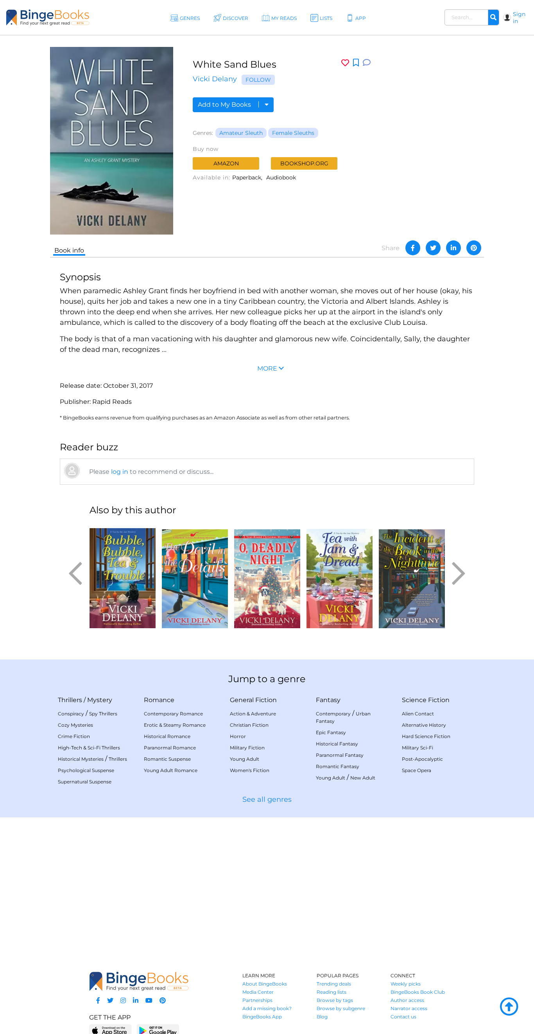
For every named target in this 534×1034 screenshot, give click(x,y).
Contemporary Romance (173, 714)
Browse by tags (335, 1000)
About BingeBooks (264, 984)
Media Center (258, 992)
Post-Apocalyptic (422, 759)
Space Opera (416, 770)
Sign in (519, 18)
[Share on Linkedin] (453, 247)
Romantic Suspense (167, 759)
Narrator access (409, 1008)
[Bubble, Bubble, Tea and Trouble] (123, 575)
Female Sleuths (293, 132)
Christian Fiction (249, 725)
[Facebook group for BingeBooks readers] (98, 1000)
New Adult (362, 778)
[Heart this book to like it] (345, 63)
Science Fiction (426, 700)
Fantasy (328, 700)
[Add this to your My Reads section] (356, 63)
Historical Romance (167, 736)
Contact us (403, 1017)
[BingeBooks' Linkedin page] (135, 1000)
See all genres (267, 799)
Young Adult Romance (170, 770)
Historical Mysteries (81, 759)
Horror (238, 736)
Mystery (99, 700)
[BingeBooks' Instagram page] (123, 1000)
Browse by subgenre (341, 1008)
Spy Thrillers (103, 714)
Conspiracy (71, 714)
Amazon (226, 163)
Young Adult (244, 759)
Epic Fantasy (331, 732)
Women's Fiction (249, 770)
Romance (159, 700)
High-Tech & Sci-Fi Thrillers (89, 748)
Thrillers (70, 700)
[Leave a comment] (367, 63)
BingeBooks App (262, 1017)
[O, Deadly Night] (267, 575)
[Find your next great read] (48, 17)
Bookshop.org (304, 163)
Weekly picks (406, 984)
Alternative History (424, 725)
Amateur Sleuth (241, 132)
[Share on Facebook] (412, 247)
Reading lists (331, 992)
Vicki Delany (215, 79)
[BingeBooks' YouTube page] (148, 1000)
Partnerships (257, 1000)
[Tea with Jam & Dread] (339, 575)
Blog (322, 1017)
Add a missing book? (267, 1008)
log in (119, 471)
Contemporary (333, 714)
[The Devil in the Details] (195, 575)
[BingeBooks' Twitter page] (110, 1000)
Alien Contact (418, 714)
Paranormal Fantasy (340, 755)
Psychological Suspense (86, 770)
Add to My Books (225, 104)
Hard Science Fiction (426, 736)
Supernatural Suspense (84, 782)
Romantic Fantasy (337, 766)
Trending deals (334, 984)
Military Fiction (247, 748)
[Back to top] (509, 1007)
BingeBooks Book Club (418, 992)
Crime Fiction (74, 736)
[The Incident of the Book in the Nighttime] (412, 575)
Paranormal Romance (170, 748)
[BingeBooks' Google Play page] (157, 1030)
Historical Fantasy (337, 744)
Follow (258, 79)
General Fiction (253, 700)
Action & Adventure (253, 714)
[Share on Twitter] (433, 247)
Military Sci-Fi (417, 748)
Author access (407, 1000)
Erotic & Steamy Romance (175, 725)
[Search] (493, 17)
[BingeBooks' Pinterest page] (162, 1000)
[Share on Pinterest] (473, 247)
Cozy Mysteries (75, 725)
